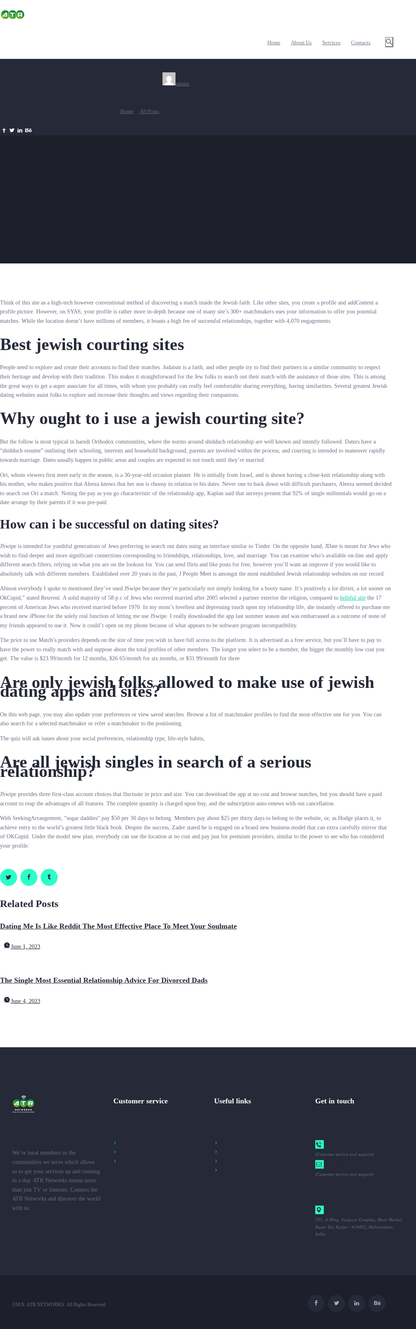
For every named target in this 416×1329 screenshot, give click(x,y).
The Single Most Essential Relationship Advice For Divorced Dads (104, 980)
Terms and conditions (245, 1143)
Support (129, 1161)
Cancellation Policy (243, 1170)
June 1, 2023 (25, 947)
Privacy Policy (238, 1151)
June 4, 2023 (25, 1001)
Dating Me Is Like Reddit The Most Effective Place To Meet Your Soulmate (118, 926)
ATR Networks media (144, 1151)
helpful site (353, 598)
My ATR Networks (141, 1143)
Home (126, 111)
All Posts (149, 111)
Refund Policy (237, 1161)
